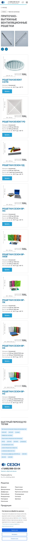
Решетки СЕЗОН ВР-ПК (13, 301)
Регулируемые (19, 494)
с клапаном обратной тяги (8, 451)
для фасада (23, 441)
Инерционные (5, 496)
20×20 (3, 441)
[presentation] (2, 49)
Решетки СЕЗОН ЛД (13, 165)
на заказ (17, 432)
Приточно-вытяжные (21, 492)
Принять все (14, 530)
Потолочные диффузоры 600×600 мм (11, 454)
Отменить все (14, 538)
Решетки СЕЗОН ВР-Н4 (13, 346)
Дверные (3, 487)
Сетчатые (18, 496)
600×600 (16, 441)
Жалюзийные (5, 494)
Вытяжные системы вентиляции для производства (14, 429)
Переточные (19, 487)
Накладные (4, 499)
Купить (7, 91)
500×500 (24, 454)
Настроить (14, 534)
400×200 (10, 457)
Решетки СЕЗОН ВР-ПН (13, 209)
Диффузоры (4, 492)
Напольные (4, 501)
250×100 (4, 457)
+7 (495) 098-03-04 (13, 2)
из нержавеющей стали (7, 444)
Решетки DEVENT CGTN (12, 80)
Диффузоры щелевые (7, 435)
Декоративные (5, 489)
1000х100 (4, 432)
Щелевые (18, 499)
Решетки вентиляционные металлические (12, 438)
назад (4, 7)
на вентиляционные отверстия (9, 447)
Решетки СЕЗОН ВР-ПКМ (13, 255)
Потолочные (19, 489)
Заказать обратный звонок (8, 471)
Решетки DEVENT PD (13, 121)
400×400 (11, 432)
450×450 (9, 441)
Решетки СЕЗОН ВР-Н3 (13, 392)
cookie (19, 518)
